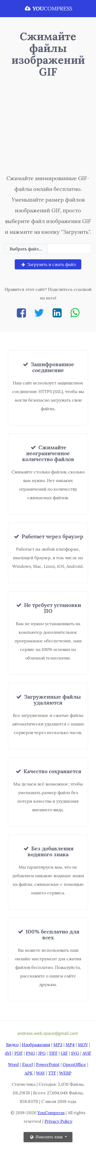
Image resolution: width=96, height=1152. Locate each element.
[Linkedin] (57, 313)
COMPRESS (52, 8)
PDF (18, 1053)
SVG (75, 1053)
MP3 (57, 1044)
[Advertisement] (48, 127)
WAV (40, 1073)
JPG (42, 1053)
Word (13, 1064)
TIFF (53, 1053)
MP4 (70, 1044)
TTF (52, 1073)
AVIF (86, 1053)
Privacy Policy (58, 1121)
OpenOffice (74, 1064)
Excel (27, 1064)
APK (29, 1073)
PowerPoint (47, 1064)
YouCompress (51, 1112)
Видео (12, 1044)
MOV (83, 1044)
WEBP (65, 1073)
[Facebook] (21, 313)
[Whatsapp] (74, 313)
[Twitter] (39, 313)
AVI (8, 1053)
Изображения (36, 1044)
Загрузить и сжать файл (51, 264)
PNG (30, 1053)
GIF (64, 1053)
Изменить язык (49, 1137)
